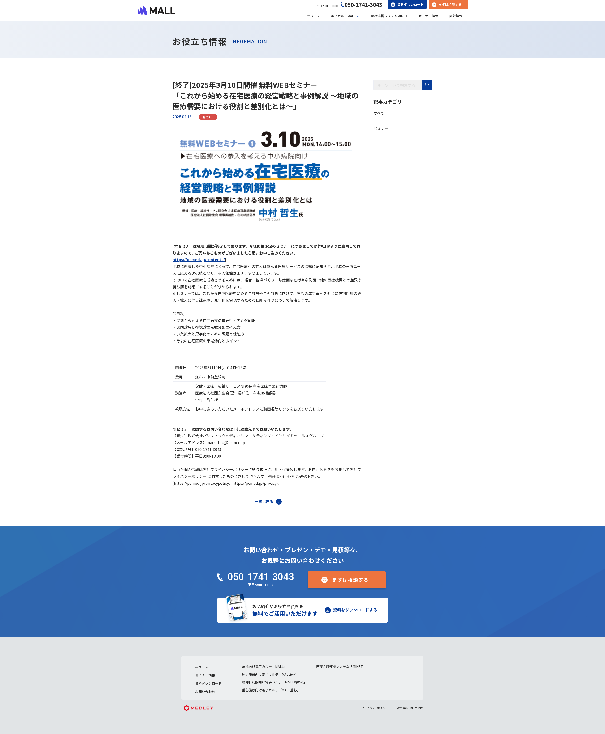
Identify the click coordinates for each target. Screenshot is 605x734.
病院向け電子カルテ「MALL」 (264, 666)
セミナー (208, 117)
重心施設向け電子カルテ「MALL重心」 (271, 689)
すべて (378, 113)
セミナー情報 (428, 15)
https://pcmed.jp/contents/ (199, 259)
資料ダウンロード (410, 4)
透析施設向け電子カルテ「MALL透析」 (271, 674)
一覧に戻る (264, 501)
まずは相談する (450, 4)
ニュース (313, 15)
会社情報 (455, 15)
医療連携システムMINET (389, 15)
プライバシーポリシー (375, 708)
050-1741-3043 (363, 4)
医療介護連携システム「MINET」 (341, 666)
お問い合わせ (205, 691)
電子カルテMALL (343, 15)
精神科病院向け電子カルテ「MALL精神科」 (274, 682)
